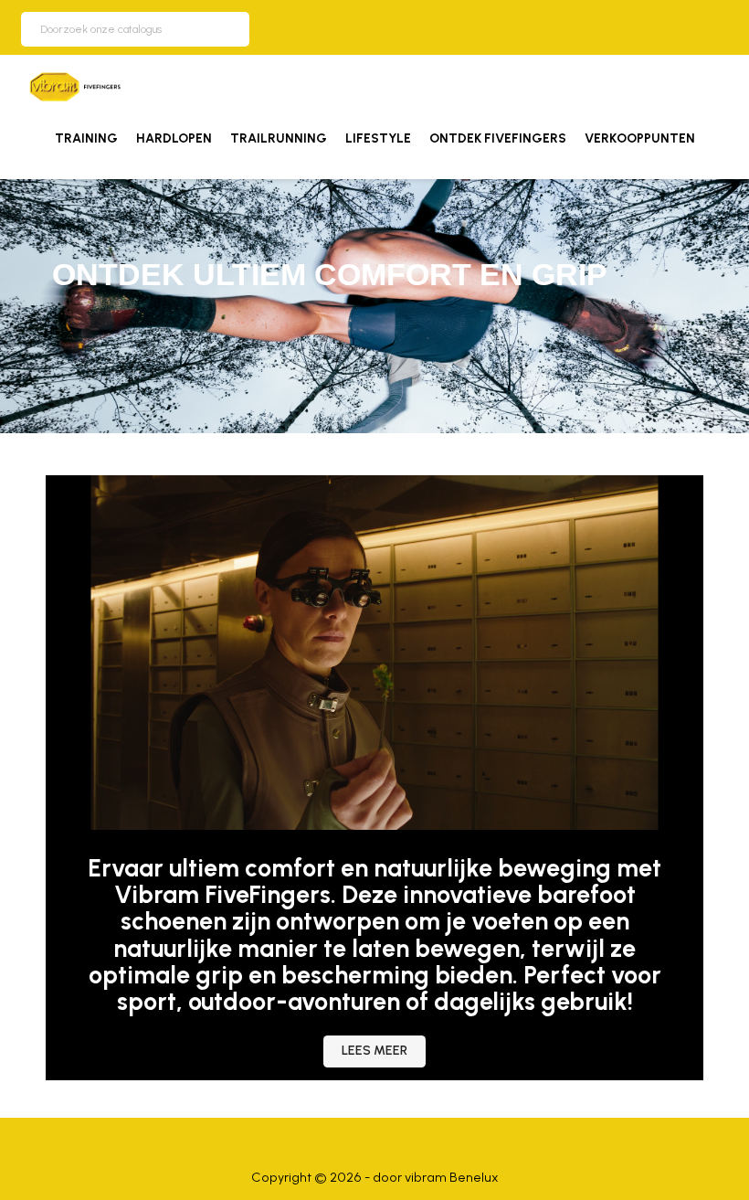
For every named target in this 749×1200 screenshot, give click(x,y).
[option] (374, 306)
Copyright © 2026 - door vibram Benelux (375, 1177)
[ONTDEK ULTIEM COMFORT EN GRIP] (374, 304)
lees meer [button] (374, 1050)
